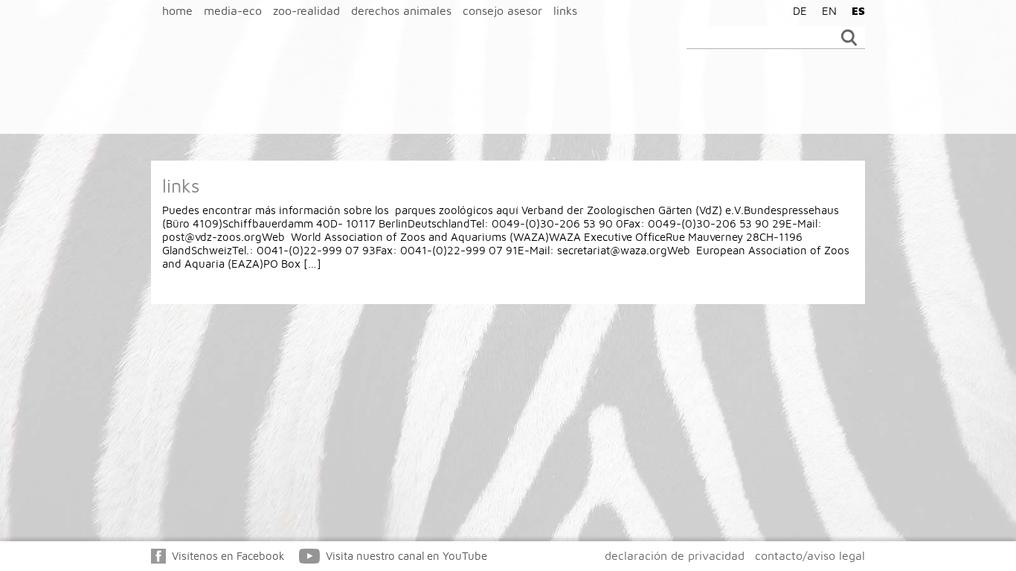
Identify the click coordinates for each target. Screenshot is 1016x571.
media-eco (233, 10)
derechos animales (401, 10)
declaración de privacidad (675, 555)
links (565, 10)
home (177, 10)
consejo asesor (502, 10)
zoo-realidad (306, 10)
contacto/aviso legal (810, 555)
